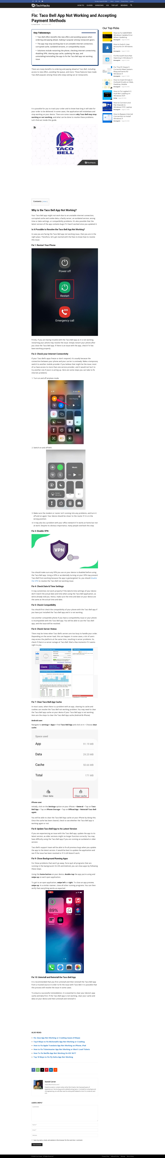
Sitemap (123, 1156)
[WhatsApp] (38, 1070)
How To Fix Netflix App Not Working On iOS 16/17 (55, 1053)
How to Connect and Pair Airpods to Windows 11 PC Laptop (123, 105)
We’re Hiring (130, 1156)
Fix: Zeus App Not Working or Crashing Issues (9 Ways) (57, 1038)
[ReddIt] (55, 1070)
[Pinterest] (36, 1)
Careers (131, 1)
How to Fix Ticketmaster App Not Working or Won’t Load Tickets (62, 1049)
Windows (99, 5)
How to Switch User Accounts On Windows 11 (123, 46)
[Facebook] (33, 1)
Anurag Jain (117, 39)
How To (80, 5)
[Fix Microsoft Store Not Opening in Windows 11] (107, 59)
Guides (90, 5)
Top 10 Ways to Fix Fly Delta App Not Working (53, 1057)
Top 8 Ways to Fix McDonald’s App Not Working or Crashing (59, 1042)
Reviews (124, 5)
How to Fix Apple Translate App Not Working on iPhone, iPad (60, 1045)
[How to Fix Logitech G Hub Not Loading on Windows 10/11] (107, 95)
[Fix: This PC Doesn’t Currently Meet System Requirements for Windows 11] (107, 71)
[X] (39, 1)
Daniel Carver (36, 24)
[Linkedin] (51, 1070)
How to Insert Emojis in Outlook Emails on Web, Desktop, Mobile (123, 82)
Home (33, 11)
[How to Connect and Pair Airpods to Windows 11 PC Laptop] (107, 106)
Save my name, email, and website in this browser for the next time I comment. (58, 1140)
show (44, 201)
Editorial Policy (115, 1156)
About (111, 1)
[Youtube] (42, 1)
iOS (107, 5)
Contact (117, 1)
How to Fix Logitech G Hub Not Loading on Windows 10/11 (122, 93)
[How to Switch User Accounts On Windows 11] (107, 48)
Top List (114, 5)
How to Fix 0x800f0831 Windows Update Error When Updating (123, 35)
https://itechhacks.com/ (52, 1084)
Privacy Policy (124, 1)
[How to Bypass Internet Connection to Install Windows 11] (107, 118)
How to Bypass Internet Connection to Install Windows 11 (123, 116)
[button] (131, 5)
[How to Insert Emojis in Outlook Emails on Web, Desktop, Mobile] (107, 83)
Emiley (115, 98)
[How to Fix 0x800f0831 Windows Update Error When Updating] (107, 36)
